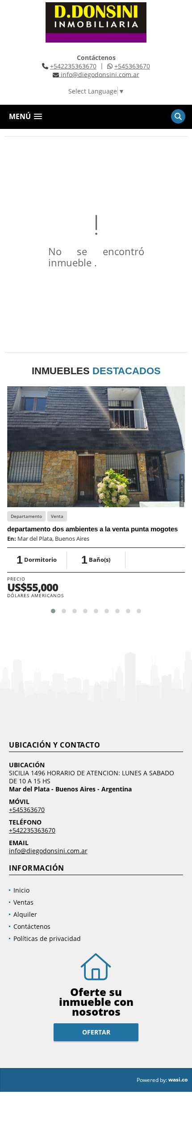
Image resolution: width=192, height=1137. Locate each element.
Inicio (21, 890)
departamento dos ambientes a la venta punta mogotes (92, 529)
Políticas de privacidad (47, 938)
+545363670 (132, 66)
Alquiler (25, 914)
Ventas (23, 902)
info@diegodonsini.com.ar (48, 850)
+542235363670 (73, 66)
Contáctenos (31, 926)
